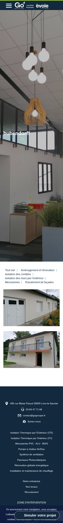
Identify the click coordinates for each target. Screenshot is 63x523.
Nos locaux (31, 486)
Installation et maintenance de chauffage (31, 470)
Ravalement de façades (39, 282)
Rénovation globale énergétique (32, 465)
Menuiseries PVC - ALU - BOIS (31, 443)
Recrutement (31, 492)
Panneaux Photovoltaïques (31, 460)
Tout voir (10, 270)
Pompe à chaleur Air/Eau (31, 449)
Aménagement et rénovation (37, 270)
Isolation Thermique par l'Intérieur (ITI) (31, 438)
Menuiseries (12, 282)
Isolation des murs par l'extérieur (24, 278)
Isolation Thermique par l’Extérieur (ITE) (31, 432)
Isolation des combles (18, 274)
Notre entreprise (31, 481)
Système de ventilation (31, 454)
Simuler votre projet (40, 515)
